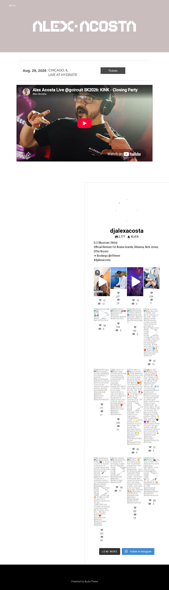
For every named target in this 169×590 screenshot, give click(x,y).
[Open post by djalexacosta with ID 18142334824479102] (118, 278)
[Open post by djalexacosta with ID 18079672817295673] (152, 332)
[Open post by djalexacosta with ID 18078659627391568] (118, 470)
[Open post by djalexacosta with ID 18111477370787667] (102, 281)
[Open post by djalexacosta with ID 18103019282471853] (135, 407)
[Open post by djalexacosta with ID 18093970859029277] (152, 278)
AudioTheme (91, 581)
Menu (12, 5)
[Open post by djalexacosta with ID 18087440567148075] (135, 281)
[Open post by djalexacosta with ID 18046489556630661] (118, 392)
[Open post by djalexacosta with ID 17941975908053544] (118, 313)
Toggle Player (164, 6)
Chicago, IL (58, 70)
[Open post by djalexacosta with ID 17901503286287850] (152, 476)
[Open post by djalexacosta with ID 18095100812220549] (152, 406)
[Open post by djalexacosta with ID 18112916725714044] (135, 480)
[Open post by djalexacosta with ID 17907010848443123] (102, 314)
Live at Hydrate (62, 75)
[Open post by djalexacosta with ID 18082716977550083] (102, 491)
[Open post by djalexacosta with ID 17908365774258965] (135, 315)
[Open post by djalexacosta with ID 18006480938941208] (102, 384)
